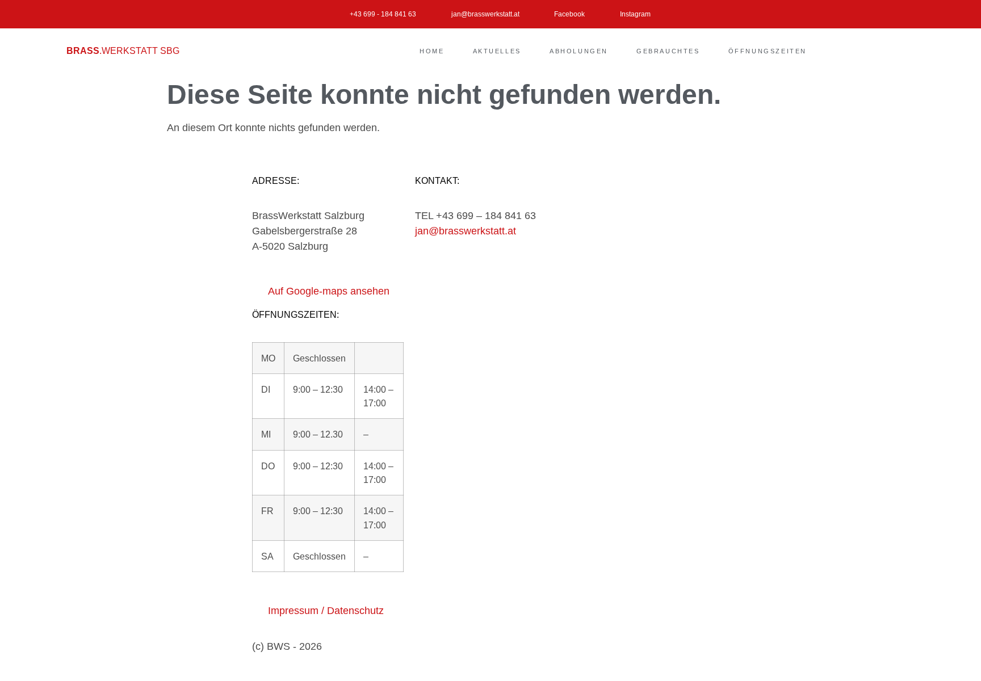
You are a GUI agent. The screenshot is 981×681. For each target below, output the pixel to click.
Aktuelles (497, 51)
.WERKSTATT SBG (122, 51)
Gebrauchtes (668, 51)
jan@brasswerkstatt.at (465, 231)
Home (432, 51)
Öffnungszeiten (767, 51)
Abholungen (579, 51)
